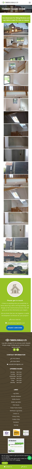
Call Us (25, 467)
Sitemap (16, 425)
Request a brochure (15, 328)
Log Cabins (16, 393)
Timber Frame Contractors (16, 446)
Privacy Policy (16, 416)
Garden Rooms (16, 399)
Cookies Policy (16, 419)
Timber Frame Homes (16, 408)
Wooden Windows (16, 396)
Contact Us (16, 413)
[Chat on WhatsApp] (29, 458)
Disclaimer (16, 422)
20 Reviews (12, 441)
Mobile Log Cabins (16, 402)
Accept (4, 463)
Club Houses (16, 405)
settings (18, 460)
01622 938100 (16, 319)
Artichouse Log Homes (16, 410)
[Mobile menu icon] (30, 3)
